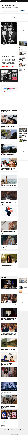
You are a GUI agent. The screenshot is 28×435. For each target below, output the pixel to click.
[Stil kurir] (10, 430)
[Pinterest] (14, 433)
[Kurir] (4, 430)
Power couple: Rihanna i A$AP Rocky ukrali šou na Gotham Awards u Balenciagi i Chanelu (8, 171)
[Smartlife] (16, 430)
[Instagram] (13, 433)
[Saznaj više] (26, 126)
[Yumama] (21, 430)
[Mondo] (6, 430)
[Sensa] (18, 430)
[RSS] (17, 433)
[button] (16, 10)
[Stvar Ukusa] (23, 430)
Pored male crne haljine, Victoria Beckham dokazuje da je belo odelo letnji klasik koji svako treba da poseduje (8, 250)
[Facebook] (10, 433)
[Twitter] (12, 433)
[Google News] (16, 433)
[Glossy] (12, 430)
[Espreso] (8, 430)
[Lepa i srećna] (14, 430)
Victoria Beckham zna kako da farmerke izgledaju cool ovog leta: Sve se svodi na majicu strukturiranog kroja (8, 249)
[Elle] (1, 0)
